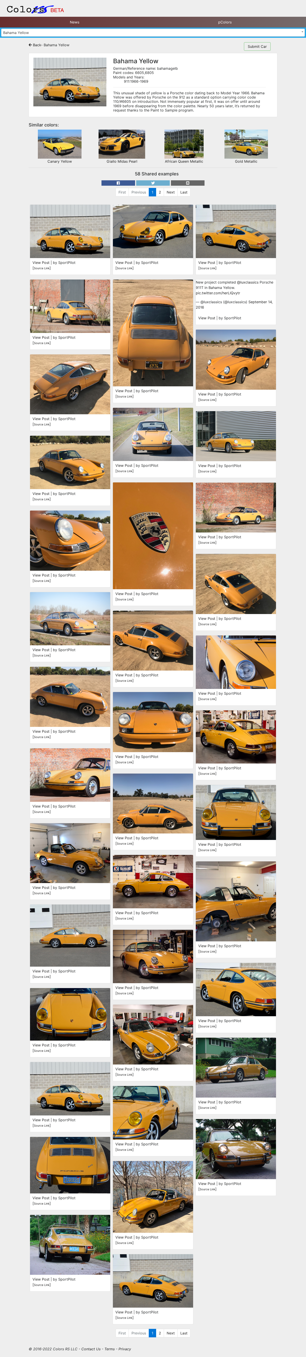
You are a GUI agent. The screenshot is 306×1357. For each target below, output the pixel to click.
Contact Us (91, 1349)
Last (183, 192)
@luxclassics (248, 282)
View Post (41, 262)
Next (171, 192)
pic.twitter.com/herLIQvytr (218, 293)
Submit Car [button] (257, 46)
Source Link (42, 268)
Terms (109, 1349)
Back (36, 45)
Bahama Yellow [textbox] (16, 32)
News (74, 22)
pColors (225, 22)
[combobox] (153, 33)
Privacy (125, 1349)
